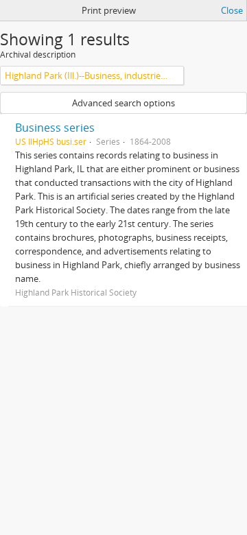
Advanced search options (123, 103)
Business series (55, 127)
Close (232, 10)
